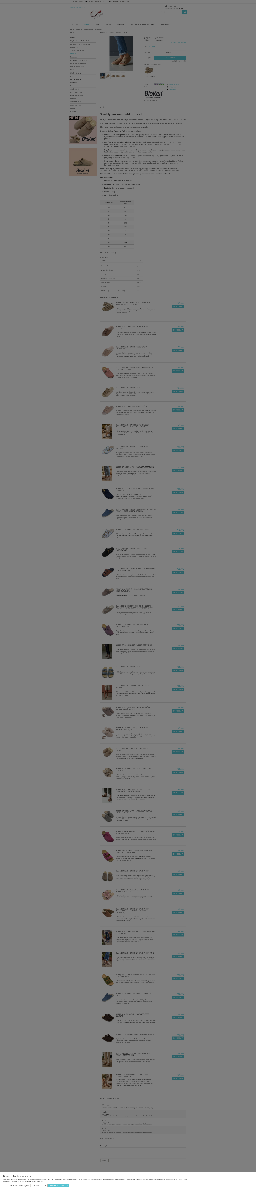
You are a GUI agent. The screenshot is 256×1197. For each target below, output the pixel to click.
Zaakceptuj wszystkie (58, 1185)
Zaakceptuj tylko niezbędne (17, 1185)
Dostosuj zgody (39, 1185)
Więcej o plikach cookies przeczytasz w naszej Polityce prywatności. (23, 1181)
